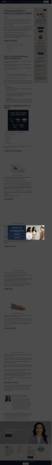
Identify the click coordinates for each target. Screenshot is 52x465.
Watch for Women (17, 234)
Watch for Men (16, 237)
